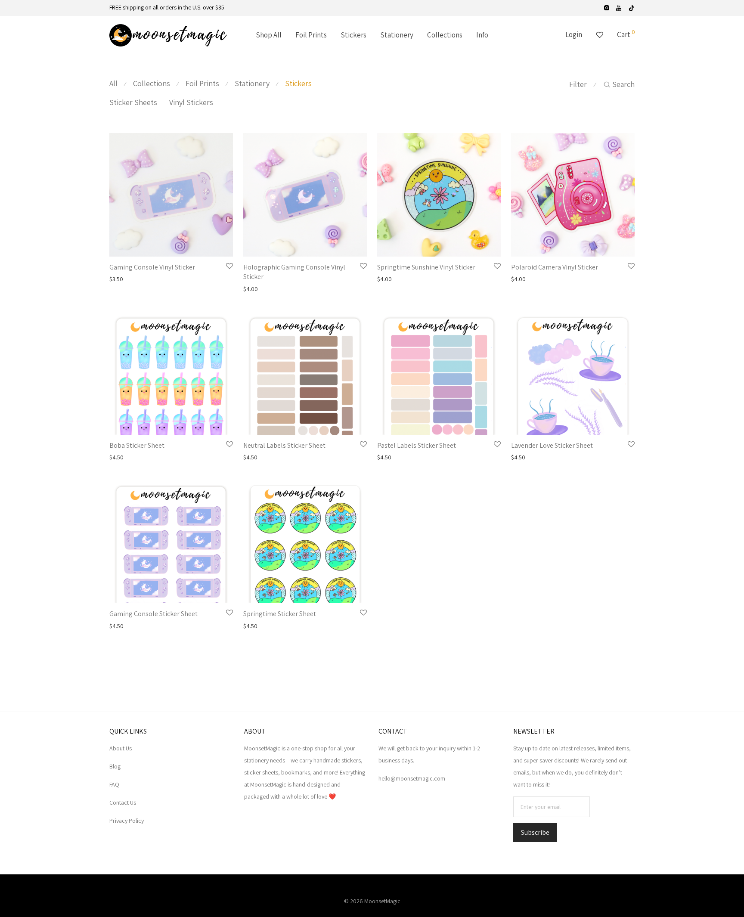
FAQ (114, 784)
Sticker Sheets (133, 102)
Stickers (353, 35)
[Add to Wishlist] (229, 266)
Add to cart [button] (121, 279)
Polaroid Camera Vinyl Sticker (554, 267)
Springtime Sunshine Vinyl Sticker (426, 267)
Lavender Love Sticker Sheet (552, 445)
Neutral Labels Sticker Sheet (284, 445)
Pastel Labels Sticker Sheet (416, 445)
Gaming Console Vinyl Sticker (152, 267)
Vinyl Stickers (191, 102)
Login (573, 34)
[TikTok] (632, 7)
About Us (120, 748)
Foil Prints (311, 35)
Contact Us (122, 802)
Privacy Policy (126, 820)
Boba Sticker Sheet (136, 445)
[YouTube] (619, 7)
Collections (444, 35)
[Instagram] (606, 7)
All (113, 83)
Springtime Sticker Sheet (279, 613)
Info (482, 35)
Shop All (269, 35)
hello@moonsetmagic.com (411, 778)
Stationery (396, 35)
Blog (115, 766)
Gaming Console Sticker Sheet (153, 613)
